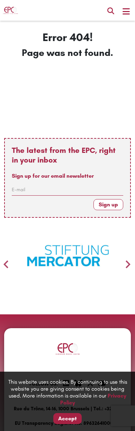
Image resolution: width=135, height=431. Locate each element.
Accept (67, 418)
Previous (4, 262)
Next (126, 262)
